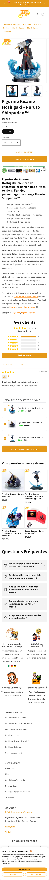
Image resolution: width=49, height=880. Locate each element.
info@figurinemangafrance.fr (18, 812)
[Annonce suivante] (44, 3)
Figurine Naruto (28, 313)
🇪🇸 (12, 666)
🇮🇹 (9, 666)
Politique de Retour (13, 747)
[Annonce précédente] (5, 3)
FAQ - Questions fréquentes (16, 729)
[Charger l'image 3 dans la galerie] (36, 91)
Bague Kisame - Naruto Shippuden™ (35, 532)
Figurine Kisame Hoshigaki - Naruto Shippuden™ (31, 408)
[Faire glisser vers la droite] (46, 91)
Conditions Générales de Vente (18, 723)
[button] (5, 14)
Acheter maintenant (24, 159)
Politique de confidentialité (17, 741)
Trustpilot (9, 797)
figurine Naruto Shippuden (26, 296)
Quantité (5, 137)
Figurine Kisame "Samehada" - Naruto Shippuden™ (11, 533)
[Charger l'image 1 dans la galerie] (12, 91)
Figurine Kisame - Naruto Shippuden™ (31, 423)
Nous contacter (11, 786)
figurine (13, 307)
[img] (8, 372)
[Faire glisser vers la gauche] (3, 91)
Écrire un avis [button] (24, 355)
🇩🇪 (15, 666)
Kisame (8, 131)
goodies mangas (27, 307)
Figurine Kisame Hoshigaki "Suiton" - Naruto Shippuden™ (31, 437)
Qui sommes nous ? (13, 753)
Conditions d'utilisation (15, 717)
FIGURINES (27, 24)
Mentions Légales (12, 735)
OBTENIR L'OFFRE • (25, 449)
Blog (7, 774)
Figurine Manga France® (11, 24)
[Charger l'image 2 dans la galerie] (24, 91)
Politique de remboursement (17, 792)
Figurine (16, 313)
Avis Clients (10, 768)
